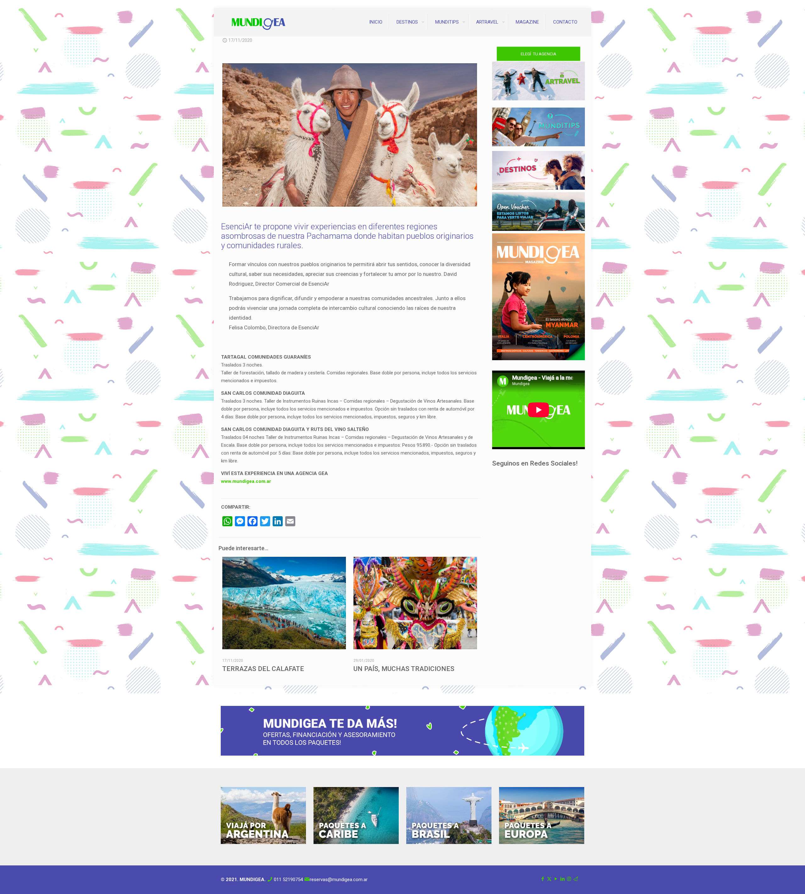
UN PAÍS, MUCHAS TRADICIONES (403, 669)
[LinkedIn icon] (562, 879)
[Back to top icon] (774, 881)
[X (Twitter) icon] (549, 879)
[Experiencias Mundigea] (258, 22)
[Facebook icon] (542, 879)
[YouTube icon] (555, 879)
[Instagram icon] (569, 879)
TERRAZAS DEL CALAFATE (263, 669)
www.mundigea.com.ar (246, 481)
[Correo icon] (575, 879)
